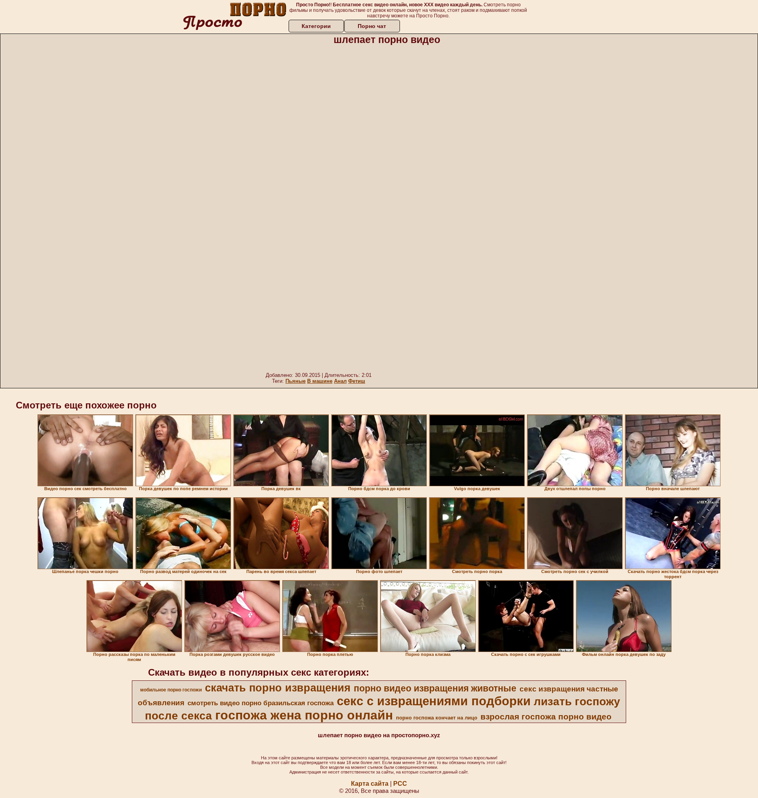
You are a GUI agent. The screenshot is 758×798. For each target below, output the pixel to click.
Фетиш (356, 381)
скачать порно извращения (278, 688)
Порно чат (372, 26)
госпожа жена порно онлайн (304, 715)
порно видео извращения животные (435, 688)
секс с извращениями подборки (434, 701)
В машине (319, 381)
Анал (340, 381)
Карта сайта (369, 783)
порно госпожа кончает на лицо (436, 718)
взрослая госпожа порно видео (546, 716)
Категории (316, 26)
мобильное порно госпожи (171, 690)
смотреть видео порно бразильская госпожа (261, 703)
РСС (400, 783)
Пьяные (295, 381)
